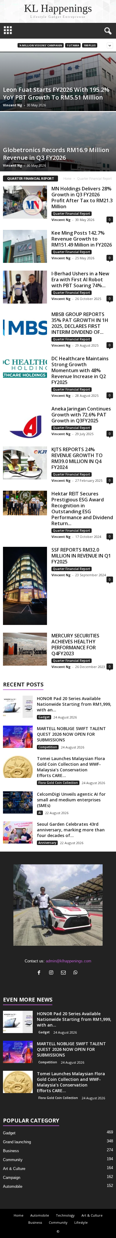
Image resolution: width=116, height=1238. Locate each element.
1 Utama (73, 45)
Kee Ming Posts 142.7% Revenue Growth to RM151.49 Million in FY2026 (81, 239)
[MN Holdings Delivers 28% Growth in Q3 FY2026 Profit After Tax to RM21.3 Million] (25, 202)
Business (11, 1151)
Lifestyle (81, 1222)
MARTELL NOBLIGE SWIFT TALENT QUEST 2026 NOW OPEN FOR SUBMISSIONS (71, 734)
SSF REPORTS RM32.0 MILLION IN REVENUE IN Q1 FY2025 (81, 556)
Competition (47, 747)
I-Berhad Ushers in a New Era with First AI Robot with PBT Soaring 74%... (80, 279)
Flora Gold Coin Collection (58, 783)
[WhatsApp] (76, 973)
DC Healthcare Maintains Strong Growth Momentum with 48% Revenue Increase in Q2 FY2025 (80, 370)
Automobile (12, 1186)
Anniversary (47, 843)
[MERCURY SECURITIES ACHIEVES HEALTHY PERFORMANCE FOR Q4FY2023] (25, 649)
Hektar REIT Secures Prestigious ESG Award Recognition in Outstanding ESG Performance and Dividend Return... (82, 508)
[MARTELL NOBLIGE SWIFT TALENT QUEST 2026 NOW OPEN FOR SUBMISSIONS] (18, 737)
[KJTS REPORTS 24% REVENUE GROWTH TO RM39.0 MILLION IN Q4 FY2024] (25, 462)
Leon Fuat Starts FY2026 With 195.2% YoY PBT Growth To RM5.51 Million (56, 93)
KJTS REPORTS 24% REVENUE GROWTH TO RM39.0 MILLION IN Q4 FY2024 (77, 458)
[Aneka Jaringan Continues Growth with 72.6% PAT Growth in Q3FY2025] (25, 422)
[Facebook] (40, 973)
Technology (65, 1215)
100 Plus (90, 45)
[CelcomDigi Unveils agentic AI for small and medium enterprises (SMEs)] (18, 802)
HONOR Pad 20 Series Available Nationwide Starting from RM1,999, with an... (74, 704)
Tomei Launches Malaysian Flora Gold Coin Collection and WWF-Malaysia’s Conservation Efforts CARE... (71, 767)
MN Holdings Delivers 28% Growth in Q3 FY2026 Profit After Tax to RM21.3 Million (82, 197)
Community (13, 1160)
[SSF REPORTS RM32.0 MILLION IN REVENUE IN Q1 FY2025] (25, 586)
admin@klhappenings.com (68, 961)
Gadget (44, 717)
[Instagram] (52, 973)
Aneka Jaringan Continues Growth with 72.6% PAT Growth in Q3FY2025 (81, 414)
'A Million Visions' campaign (40, 45)
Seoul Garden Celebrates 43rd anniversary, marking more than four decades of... (71, 829)
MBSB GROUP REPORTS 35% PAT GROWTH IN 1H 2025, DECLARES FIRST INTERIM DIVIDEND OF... (79, 323)
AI (39, 813)
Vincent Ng (12, 105)
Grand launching (17, 1142)
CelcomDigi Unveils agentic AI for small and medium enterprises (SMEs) (71, 799)
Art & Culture (14, 1168)
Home (67, 178)
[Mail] (65, 973)
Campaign (11, 1177)
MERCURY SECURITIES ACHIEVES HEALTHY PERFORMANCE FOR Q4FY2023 (75, 644)
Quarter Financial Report (71, 213)
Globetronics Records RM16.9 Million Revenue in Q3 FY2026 (56, 154)
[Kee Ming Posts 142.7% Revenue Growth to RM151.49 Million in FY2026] (25, 246)
